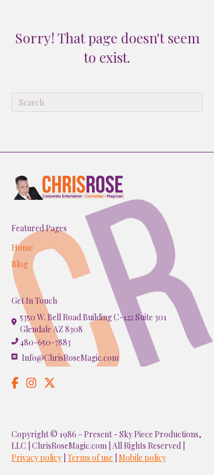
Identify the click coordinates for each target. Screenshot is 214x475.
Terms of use (90, 457)
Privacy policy (36, 457)
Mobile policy (142, 457)
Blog (19, 264)
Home (22, 247)
